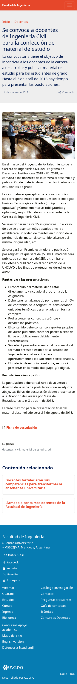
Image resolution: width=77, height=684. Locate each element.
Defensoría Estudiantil (18, 647)
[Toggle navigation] (69, 5)
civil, (18, 449)
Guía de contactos (53, 606)
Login (63, 673)
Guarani (8, 594)
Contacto (47, 594)
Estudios (8, 600)
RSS (72, 673)
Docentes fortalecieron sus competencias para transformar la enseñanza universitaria (33, 484)
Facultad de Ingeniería (16, 5)
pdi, (49, 449)
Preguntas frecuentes (56, 600)
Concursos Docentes (55, 618)
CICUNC (29, 677)
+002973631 (16, 555)
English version (13, 642)
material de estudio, (34, 449)
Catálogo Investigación (57, 588)
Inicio (6, 22)
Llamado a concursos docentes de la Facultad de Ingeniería (35, 504)
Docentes (21, 22)
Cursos (7, 606)
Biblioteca (9, 618)
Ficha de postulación (21, 427)
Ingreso (7, 612)
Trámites (47, 612)
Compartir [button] (68, 92)
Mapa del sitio (12, 636)
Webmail (8, 588)
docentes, (8, 449)
